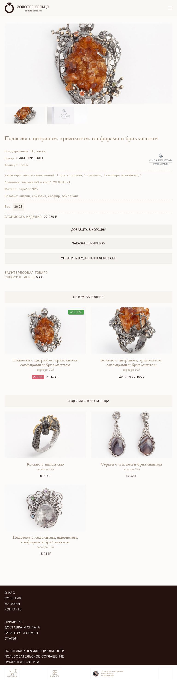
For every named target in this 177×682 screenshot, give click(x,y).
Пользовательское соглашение (34, 656)
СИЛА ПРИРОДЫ (29, 158)
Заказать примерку (88, 243)
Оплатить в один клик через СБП (88, 258)
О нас (10, 593)
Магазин (12, 604)
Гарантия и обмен (21, 633)
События (13, 598)
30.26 (18, 206)
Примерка (14, 622)
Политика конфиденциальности (35, 651)
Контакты (14, 609)
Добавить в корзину (88, 229)
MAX (39, 277)
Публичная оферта (22, 662)
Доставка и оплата (22, 627)
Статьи (11, 638)
